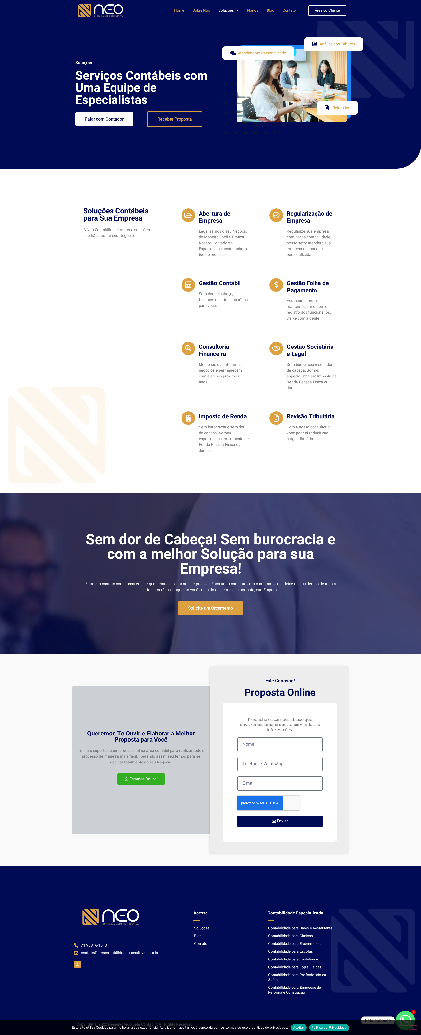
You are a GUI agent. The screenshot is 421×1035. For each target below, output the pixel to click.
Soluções (226, 10)
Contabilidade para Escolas (290, 951)
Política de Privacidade (329, 1027)
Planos (252, 10)
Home (179, 10)
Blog (270, 10)
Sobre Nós (201, 10)
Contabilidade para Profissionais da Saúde (297, 977)
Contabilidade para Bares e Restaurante (300, 928)
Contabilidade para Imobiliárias (293, 959)
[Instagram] (77, 964)
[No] (413, 1027)
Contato (289, 10)
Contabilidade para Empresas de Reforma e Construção (294, 990)
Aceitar (298, 1027)
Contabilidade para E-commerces (295, 943)
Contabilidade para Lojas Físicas (294, 967)
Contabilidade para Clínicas (290, 936)
